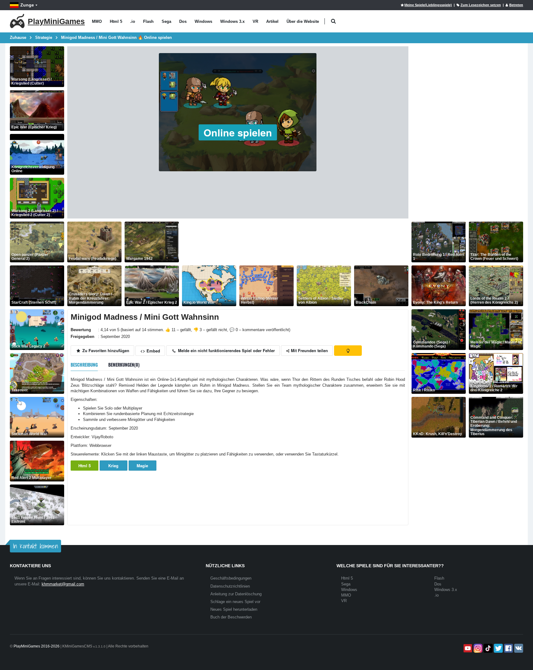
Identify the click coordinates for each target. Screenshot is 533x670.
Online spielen (238, 132)
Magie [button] (142, 465)
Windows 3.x (232, 21)
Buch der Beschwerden (231, 617)
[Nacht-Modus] (348, 350)
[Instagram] (477, 648)
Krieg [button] (113, 465)
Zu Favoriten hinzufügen (105, 350)
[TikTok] (487, 648)
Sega (166, 21)
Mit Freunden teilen (309, 350)
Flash (148, 21)
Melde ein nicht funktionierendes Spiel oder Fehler (226, 350)
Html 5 (116, 21)
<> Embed (150, 351)
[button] (333, 21)
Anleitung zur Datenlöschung (236, 594)
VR (255, 21)
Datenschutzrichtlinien (230, 586)
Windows (203, 21)
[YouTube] (467, 648)
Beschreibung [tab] (84, 364)
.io (132, 21)
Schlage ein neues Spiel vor (235, 601)
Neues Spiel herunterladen (233, 609)
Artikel (272, 21)
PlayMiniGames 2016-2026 (37, 646)
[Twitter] (498, 648)
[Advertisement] (294, 242)
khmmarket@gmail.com (63, 584)
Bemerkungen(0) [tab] (124, 364)
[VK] (518, 648)
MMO (97, 21)
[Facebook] (508, 648)
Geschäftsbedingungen (230, 578)
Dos (183, 21)
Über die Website (303, 21)
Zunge (27, 4)
